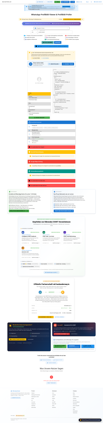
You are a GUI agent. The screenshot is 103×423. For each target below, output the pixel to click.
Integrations (33, 403)
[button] (36, 32)
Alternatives (75, 403)
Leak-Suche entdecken (59, 316)
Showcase (75, 400)
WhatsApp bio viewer (35, 396)
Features (32, 393)
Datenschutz (75, 412)
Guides (74, 407)
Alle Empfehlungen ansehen (51, 272)
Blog (74, 393)
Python (53, 396)
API (32, 400)
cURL (53, 400)
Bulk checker (33, 407)
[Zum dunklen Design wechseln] (91, 2)
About (74, 394)
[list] (39, 104)
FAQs (74, 409)
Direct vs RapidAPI (76, 405)
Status (53, 405)
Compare (74, 398)
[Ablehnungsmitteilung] (82, 19)
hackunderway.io (20, 415)
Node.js (53, 398)
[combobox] (34, 32)
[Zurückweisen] (72, 6)
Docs (53, 393)
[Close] (76, 7)
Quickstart (54, 394)
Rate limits (54, 407)
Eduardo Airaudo (76, 396)
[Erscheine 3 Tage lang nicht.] (49, 324)
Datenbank (33, 405)
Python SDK (54, 403)
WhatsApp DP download (35, 394)
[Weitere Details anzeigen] (67, 28)
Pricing (32, 398)
